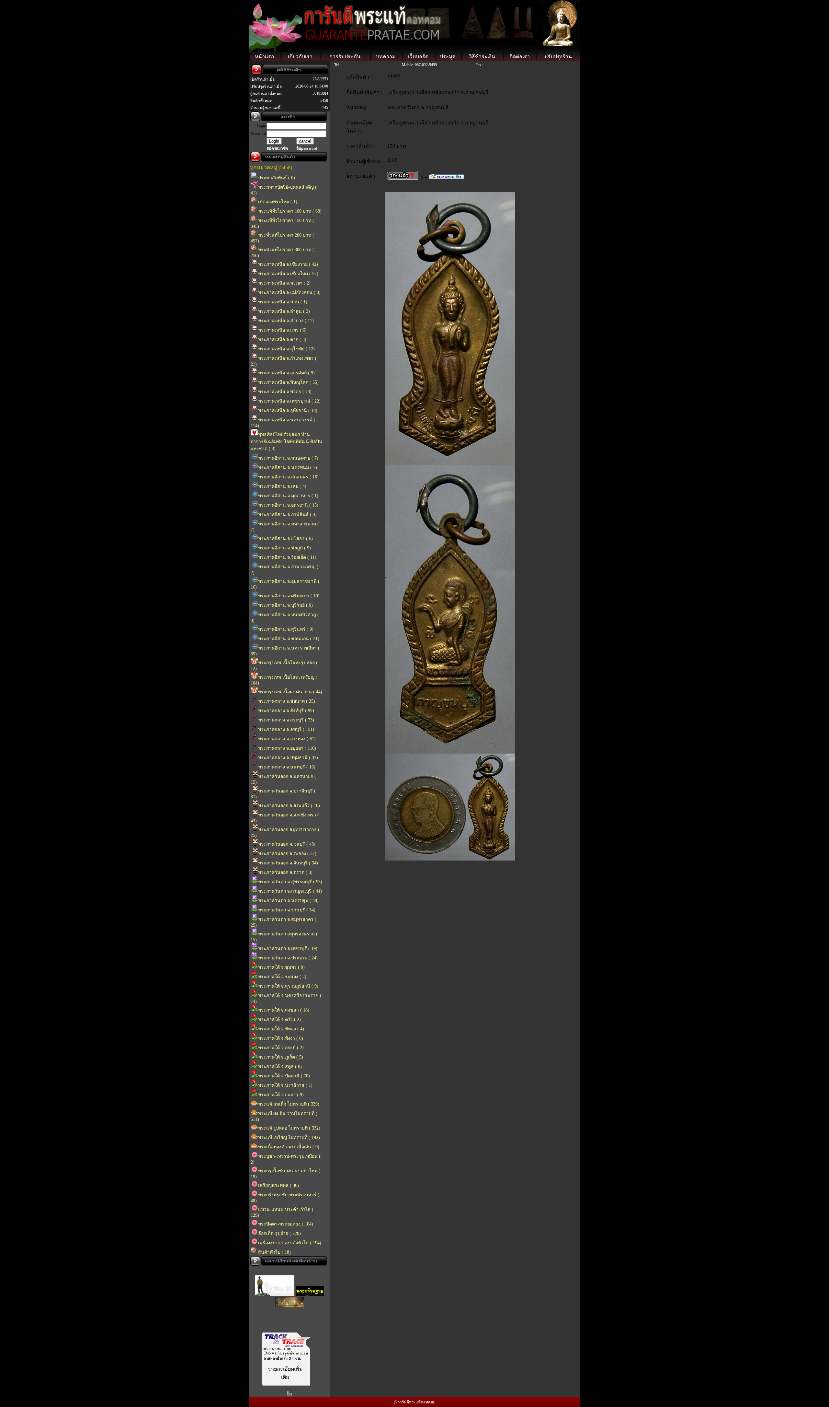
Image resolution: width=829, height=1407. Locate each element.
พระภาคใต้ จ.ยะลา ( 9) (281, 1094)
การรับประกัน (344, 56)
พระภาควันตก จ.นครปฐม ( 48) (288, 900)
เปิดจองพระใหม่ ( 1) (277, 201)
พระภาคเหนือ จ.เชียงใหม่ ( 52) (288, 273)
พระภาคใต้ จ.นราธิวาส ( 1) (285, 1085)
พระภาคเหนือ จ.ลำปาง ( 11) (286, 320)
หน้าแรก (264, 56)
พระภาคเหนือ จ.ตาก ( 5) (282, 339)
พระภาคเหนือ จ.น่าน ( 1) (282, 301)
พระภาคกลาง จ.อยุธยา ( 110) (287, 748)
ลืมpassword (306, 148)
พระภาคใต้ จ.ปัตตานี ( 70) (284, 1075)
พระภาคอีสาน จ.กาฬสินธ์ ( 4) (287, 514)
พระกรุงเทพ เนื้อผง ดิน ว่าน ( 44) (290, 691)
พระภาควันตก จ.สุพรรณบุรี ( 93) (290, 881)
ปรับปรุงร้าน (558, 56)
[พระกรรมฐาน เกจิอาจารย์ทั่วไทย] (310, 1281)
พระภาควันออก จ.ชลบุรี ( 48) (286, 844)
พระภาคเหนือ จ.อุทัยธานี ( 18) (287, 410)
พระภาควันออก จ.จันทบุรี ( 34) (288, 863)
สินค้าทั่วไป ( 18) (274, 1252)
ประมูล (448, 56)
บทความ (386, 56)
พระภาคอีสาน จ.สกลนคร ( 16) (288, 477)
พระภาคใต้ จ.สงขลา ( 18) (283, 1010)
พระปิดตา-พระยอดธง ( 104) (285, 1224)
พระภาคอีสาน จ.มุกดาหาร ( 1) (288, 495)
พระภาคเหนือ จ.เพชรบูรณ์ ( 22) (289, 401)
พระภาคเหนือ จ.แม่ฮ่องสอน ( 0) (289, 292)
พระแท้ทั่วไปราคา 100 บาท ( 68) (290, 211)
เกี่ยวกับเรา (300, 56)
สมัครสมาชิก (277, 148)
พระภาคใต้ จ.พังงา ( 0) (280, 1038)
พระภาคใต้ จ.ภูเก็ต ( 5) (280, 1057)
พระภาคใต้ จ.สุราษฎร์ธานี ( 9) (288, 986)
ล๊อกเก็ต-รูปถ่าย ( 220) (279, 1233)
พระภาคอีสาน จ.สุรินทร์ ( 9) (285, 629)
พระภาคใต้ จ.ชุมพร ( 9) (281, 967)
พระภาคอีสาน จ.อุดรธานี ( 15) (288, 505)
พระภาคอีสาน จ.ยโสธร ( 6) (285, 538)
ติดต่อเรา (519, 56)
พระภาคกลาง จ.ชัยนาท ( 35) (286, 701)
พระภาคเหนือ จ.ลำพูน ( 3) (284, 311)
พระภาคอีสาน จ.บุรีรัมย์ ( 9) (285, 605)
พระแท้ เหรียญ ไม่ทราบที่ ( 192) (289, 1137)
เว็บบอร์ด (418, 56)
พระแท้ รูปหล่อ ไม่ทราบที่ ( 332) (289, 1128)
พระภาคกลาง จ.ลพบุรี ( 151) (286, 729)
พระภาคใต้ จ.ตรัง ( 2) (279, 1019)
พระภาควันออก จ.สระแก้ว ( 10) (289, 805)
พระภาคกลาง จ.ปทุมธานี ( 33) (288, 757)
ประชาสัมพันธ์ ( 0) (276, 177)
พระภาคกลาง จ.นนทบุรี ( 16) (286, 767)
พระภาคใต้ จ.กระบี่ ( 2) (281, 1047)
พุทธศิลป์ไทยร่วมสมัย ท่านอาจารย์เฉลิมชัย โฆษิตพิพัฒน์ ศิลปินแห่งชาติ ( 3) (286, 441)
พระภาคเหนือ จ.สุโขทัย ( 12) (286, 348)
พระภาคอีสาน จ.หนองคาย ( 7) (288, 458)
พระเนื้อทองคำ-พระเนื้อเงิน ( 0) (288, 1146)
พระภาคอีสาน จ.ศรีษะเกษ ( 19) (289, 595)
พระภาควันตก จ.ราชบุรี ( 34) (286, 910)
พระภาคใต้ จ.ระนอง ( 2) (282, 976)
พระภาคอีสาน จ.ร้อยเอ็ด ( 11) (287, 557)
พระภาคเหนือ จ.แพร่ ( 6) (282, 330)
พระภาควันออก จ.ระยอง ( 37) (287, 853)
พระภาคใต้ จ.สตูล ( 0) (280, 1066)
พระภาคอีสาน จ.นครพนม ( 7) (287, 467)
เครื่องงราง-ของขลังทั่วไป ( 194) (289, 1242)
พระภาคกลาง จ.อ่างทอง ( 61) (287, 738)
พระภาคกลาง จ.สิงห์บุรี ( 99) (286, 710)
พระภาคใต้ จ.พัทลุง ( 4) (281, 1028)
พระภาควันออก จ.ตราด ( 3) (285, 872)
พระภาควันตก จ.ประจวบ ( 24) (288, 958)
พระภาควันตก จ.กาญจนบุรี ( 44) (290, 891)
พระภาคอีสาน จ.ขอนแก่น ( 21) (288, 638)
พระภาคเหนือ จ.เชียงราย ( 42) (288, 264)
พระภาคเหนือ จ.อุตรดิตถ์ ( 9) (286, 372)
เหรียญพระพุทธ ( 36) (278, 1185)
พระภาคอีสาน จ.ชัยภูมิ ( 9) (284, 547)
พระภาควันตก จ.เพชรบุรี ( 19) (287, 948)
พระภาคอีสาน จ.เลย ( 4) (282, 486)
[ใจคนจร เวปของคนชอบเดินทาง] (274, 1281)
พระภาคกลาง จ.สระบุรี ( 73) (286, 720)
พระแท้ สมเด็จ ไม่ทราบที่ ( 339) (288, 1104)
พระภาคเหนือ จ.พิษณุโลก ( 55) (288, 382)
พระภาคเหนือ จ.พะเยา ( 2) (284, 283)
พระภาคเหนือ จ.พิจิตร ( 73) (285, 391)
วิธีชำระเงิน (482, 56)
